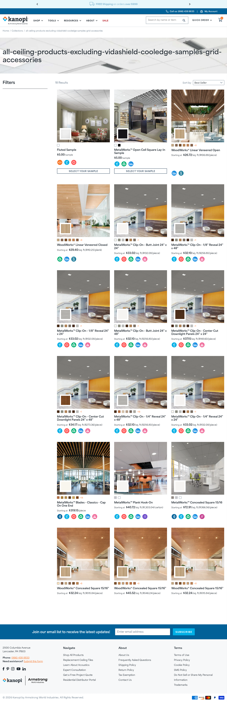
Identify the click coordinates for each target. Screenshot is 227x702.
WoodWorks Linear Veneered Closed (82, 245)
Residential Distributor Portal (79, 680)
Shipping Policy (127, 665)
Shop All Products (73, 655)
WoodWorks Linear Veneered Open (195, 150)
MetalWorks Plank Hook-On (133, 502)
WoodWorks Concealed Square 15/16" (83, 588)
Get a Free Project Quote (78, 675)
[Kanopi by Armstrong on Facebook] (4, 668)
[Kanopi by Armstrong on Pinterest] (7, 668)
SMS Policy (180, 670)
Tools (52, 20)
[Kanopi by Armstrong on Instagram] (13, 668)
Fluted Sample (66, 150)
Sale (106, 20)
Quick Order (200, 20)
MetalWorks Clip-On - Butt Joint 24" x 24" (140, 246)
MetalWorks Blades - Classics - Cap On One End (81, 504)
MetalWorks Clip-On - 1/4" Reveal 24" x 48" (140, 418)
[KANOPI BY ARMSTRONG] (17, 20)
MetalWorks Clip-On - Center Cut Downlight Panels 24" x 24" (194, 332)
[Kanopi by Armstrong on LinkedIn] (24, 668)
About (90, 20)
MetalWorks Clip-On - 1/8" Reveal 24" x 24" (83, 332)
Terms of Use (181, 655)
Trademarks (180, 685)
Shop (36, 20)
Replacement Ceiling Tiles (78, 660)
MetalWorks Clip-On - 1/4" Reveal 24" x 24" (197, 418)
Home (6, 31)
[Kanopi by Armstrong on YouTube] (18, 668)
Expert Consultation (74, 670)
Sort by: (187, 83)
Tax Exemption (126, 675)
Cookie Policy (182, 665)
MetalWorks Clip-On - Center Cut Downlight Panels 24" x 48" (80, 418)
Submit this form (33, 661)
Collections (17, 31)
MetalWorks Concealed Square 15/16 (196, 502)
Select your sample (83, 171)
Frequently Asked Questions (134, 660)
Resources (71, 20)
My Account (211, 11)
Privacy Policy (182, 660)
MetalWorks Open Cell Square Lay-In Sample (139, 151)
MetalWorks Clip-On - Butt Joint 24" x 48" (140, 332)
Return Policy (126, 670)
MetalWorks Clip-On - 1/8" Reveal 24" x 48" (197, 246)
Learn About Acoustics (76, 665)
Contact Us (125, 680)
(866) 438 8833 (20, 658)
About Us (123, 655)
